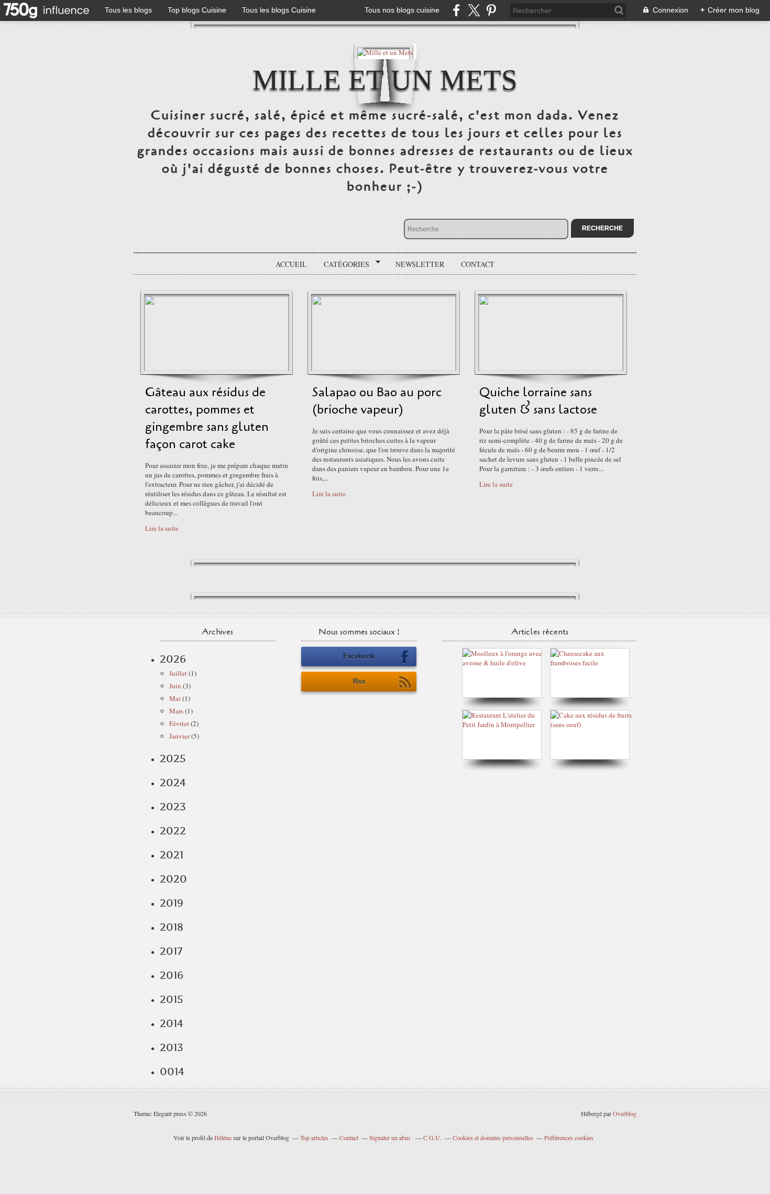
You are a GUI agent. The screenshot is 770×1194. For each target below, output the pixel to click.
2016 (171, 975)
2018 (171, 927)
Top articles (314, 1137)
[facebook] (456, 10)
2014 (171, 1023)
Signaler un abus (390, 1137)
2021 (171, 855)
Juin (175, 685)
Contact (477, 264)
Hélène (223, 1137)
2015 (171, 999)
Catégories (342, 264)
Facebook (359, 656)
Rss (359, 681)
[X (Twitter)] (473, 10)
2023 (173, 806)
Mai (175, 698)
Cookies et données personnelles (493, 1137)
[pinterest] (491, 10)
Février (179, 723)
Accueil (291, 264)
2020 (173, 879)
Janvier (179, 736)
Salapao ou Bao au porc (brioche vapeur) (377, 401)
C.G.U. (432, 1137)
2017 (171, 951)
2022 (173, 830)
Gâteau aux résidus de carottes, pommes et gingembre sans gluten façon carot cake (207, 418)
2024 (173, 782)
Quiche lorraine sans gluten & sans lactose (538, 401)
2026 (173, 659)
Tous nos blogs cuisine (402, 10)
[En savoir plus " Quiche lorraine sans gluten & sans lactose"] (551, 368)
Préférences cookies (568, 1137)
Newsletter (419, 264)
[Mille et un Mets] (385, 51)
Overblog (624, 1113)
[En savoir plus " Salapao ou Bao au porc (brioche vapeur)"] (384, 368)
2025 (173, 758)
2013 (171, 1047)
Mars (176, 711)
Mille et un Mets (385, 80)
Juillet (178, 673)
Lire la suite (162, 528)
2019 (171, 903)
